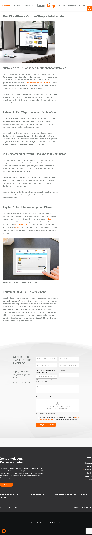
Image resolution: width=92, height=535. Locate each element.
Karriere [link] (17, 5)
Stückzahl (62, 371)
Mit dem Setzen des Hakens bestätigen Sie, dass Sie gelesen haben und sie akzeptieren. (59, 418)
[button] (4, 531)
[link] (89, 8)
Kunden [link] (62, 5)
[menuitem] (17, 5)
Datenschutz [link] (84, 507)
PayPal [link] (17, 227)
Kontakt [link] (82, 5)
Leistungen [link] (27, 5)
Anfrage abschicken (45, 425)
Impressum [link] (76, 507)
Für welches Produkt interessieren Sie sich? (46, 371)
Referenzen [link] (72, 5)
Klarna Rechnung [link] (21, 225)
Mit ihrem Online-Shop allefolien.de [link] (39, 83)
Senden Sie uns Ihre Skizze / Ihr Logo (48, 397)
